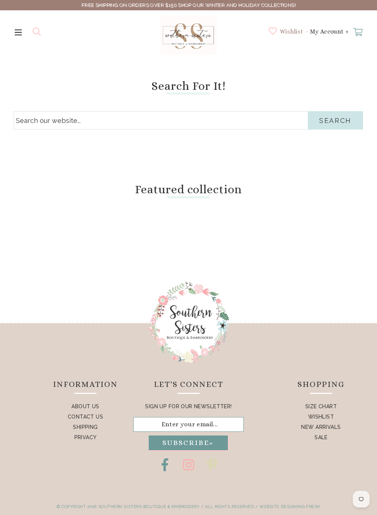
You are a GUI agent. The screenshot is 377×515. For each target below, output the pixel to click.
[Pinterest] (212, 464)
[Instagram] (188, 464)
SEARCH (335, 120)
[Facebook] (164, 464)
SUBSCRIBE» (187, 442)
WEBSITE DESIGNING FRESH (290, 506)
